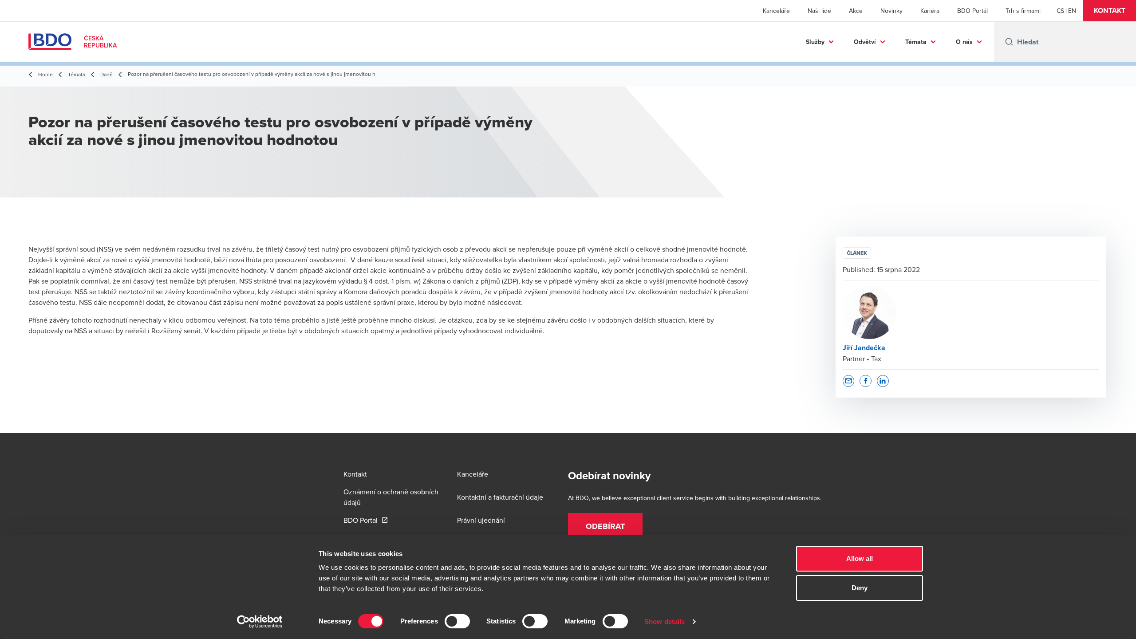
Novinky (891, 10)
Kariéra (929, 10)
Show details (664, 621)
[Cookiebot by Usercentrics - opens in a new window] (260, 621)
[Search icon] (1009, 41)
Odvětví (865, 41)
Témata (916, 41)
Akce (856, 10)
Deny (860, 588)
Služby (815, 41)
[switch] (457, 621)
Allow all (859, 558)
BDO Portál (972, 10)
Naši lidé (819, 10)
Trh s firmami (1023, 10)
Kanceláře (776, 10)
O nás (964, 41)
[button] (1109, 10)
